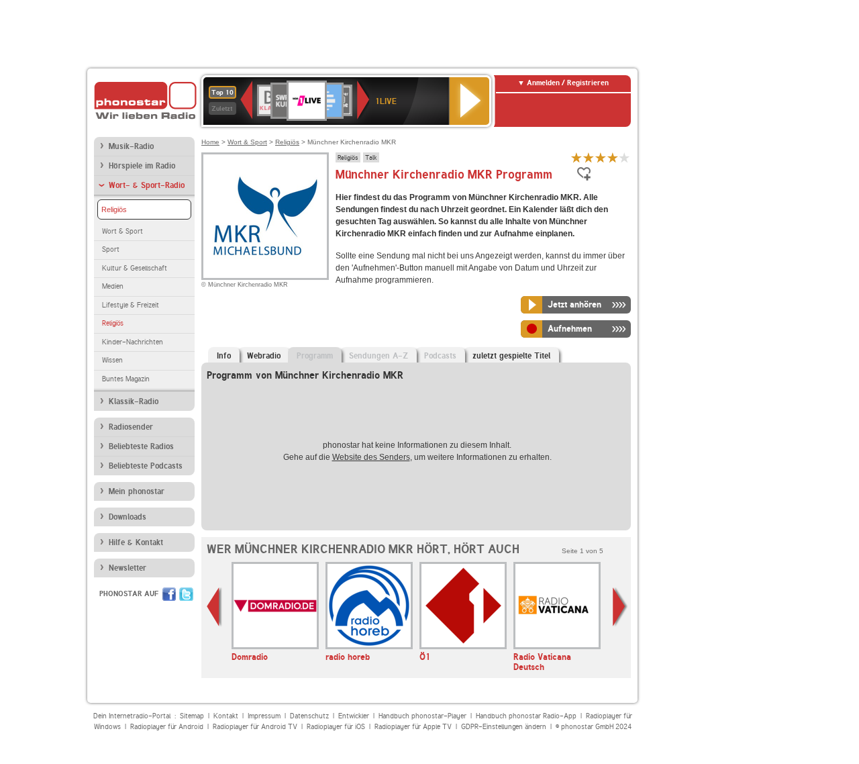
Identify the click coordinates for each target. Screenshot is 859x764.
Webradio (264, 356)
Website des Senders (371, 457)
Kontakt (225, 716)
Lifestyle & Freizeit (130, 305)
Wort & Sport (122, 231)
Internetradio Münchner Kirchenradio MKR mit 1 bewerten (576, 157)
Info (224, 356)
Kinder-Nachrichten (132, 342)
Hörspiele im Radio (142, 166)
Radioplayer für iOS (336, 726)
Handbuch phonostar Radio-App (526, 716)
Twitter (186, 594)
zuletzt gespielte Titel (511, 356)
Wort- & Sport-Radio (147, 185)
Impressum (264, 716)
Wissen (112, 360)
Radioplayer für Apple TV (413, 726)
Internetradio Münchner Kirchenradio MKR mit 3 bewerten (601, 157)
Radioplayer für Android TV (255, 726)
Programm (315, 356)
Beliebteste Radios (141, 446)
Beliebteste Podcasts (146, 466)
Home (210, 142)
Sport (110, 249)
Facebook (169, 594)
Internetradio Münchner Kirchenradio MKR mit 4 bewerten (613, 157)
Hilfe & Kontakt (136, 542)
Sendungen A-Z (378, 356)
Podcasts (440, 356)
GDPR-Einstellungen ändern (503, 726)
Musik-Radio (131, 146)
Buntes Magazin (126, 379)
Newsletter (127, 568)
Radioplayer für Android (166, 726)
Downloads (127, 517)
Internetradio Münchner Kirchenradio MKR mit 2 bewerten (589, 157)
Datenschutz (309, 716)
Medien (112, 286)
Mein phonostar (136, 491)
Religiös (114, 209)
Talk (371, 157)
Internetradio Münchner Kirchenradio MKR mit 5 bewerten (625, 157)
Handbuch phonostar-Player (422, 716)
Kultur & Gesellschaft (134, 268)
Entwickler (353, 716)
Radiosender (131, 427)
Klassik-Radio (133, 401)
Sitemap (192, 716)
